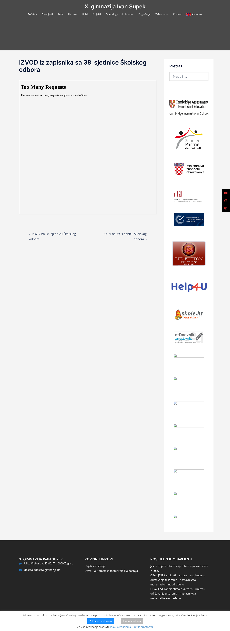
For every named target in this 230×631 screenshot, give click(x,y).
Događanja (144, 14)
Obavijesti (47, 14)
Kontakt (177, 14)
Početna (32, 14)
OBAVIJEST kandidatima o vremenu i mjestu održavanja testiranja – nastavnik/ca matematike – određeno (177, 593)
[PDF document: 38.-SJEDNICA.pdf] (88, 147)
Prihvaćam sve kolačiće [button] (100, 620)
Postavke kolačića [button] (132, 620)
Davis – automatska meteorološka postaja (111, 571)
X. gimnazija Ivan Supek (115, 6)
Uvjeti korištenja (95, 566)
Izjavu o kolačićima (120, 626)
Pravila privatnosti (143, 626)
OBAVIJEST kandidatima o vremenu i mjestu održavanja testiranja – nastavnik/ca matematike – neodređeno (177, 580)
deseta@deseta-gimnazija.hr (42, 570)
